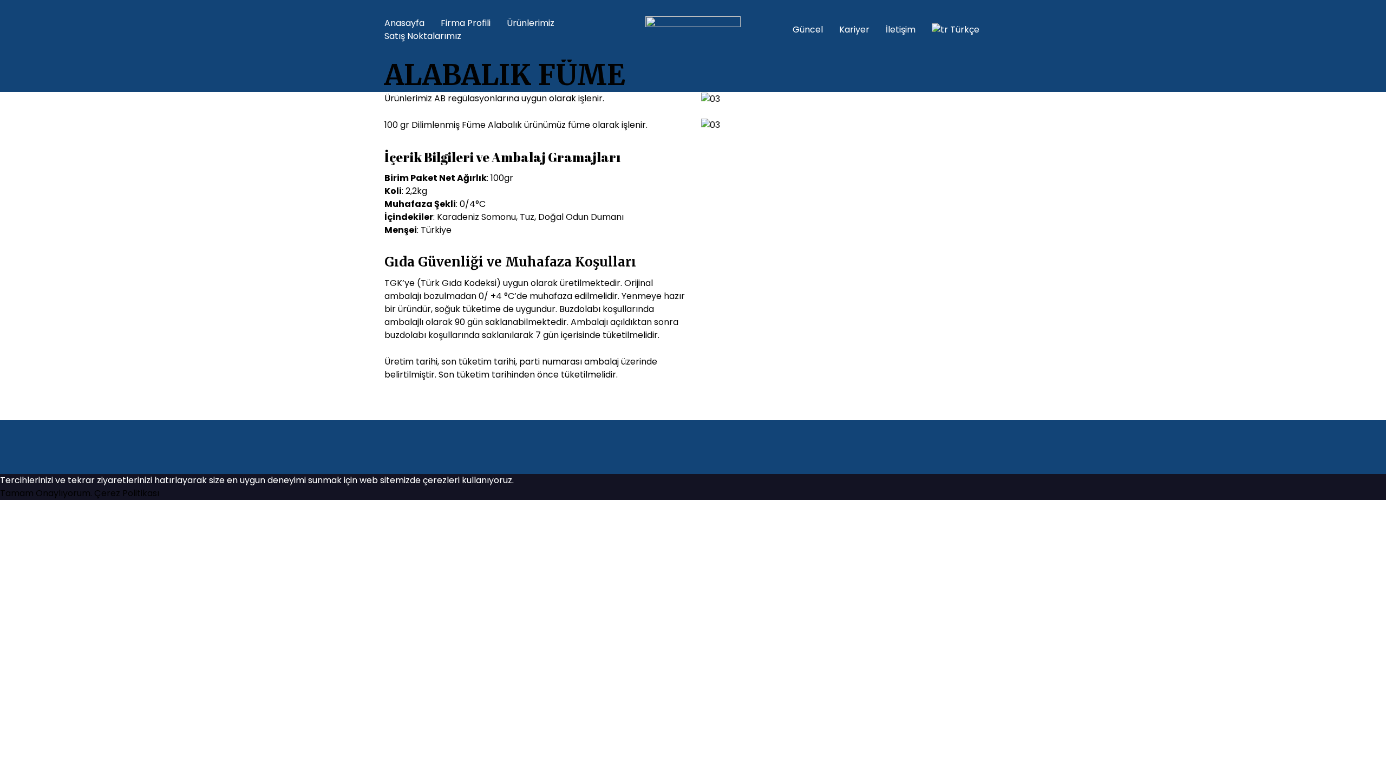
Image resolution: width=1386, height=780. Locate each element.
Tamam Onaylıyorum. (46, 493)
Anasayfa (404, 23)
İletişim (901, 29)
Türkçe (964, 29)
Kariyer (854, 29)
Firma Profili (466, 23)
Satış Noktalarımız (422, 36)
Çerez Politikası (126, 493)
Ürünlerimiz (530, 23)
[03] (710, 98)
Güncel (808, 29)
